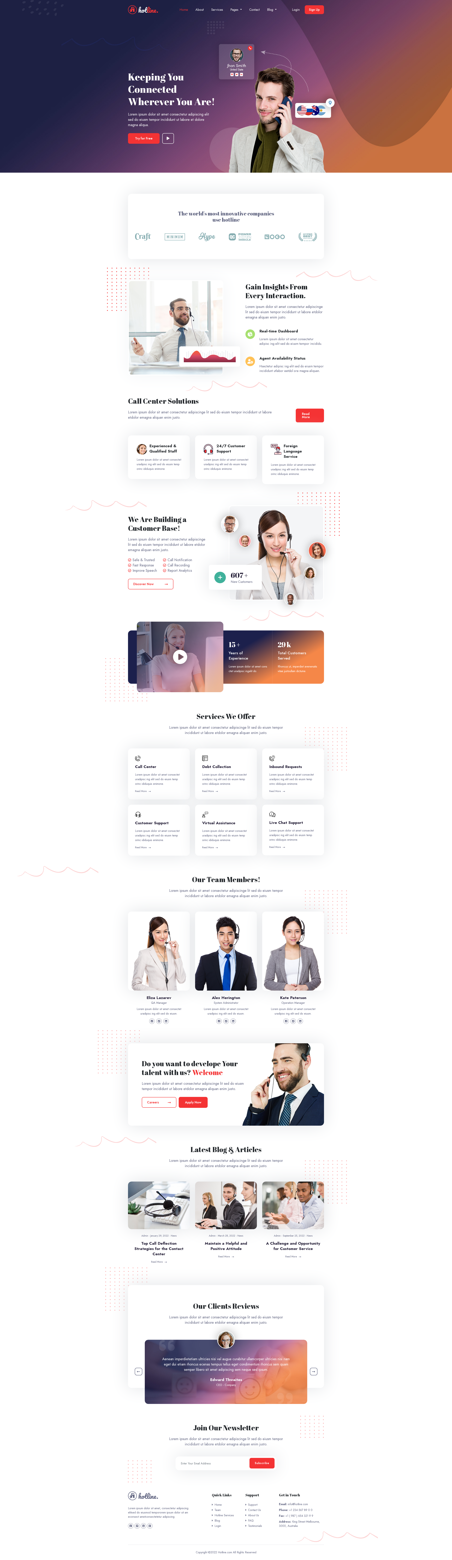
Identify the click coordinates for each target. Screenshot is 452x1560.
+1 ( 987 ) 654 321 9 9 (299, 1516)
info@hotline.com (297, 1504)
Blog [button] (270, 9)
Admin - (145, 1235)
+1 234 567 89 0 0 (300, 1510)
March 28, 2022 (226, 1235)
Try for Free (144, 138)
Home (184, 9)
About (199, 9)
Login (296, 9)
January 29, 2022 (159, 1235)
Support (252, 1505)
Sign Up (314, 9)
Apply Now (193, 1102)
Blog (217, 1521)
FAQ (251, 1521)
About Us (253, 1515)
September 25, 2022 (294, 1235)
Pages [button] (234, 9)
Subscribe (262, 1463)
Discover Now (143, 584)
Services (217, 9)
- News (173, 1235)
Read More (306, 415)
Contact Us (254, 1510)
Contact (254, 9)
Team (218, 1510)
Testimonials (255, 1526)
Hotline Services (224, 1515)
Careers (153, 1102)
